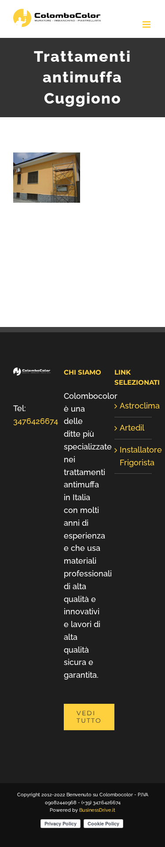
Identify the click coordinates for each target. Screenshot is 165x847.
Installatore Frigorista (133, 456)
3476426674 (35, 421)
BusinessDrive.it (97, 810)
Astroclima (133, 405)
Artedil (132, 427)
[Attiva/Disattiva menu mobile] (147, 24)
